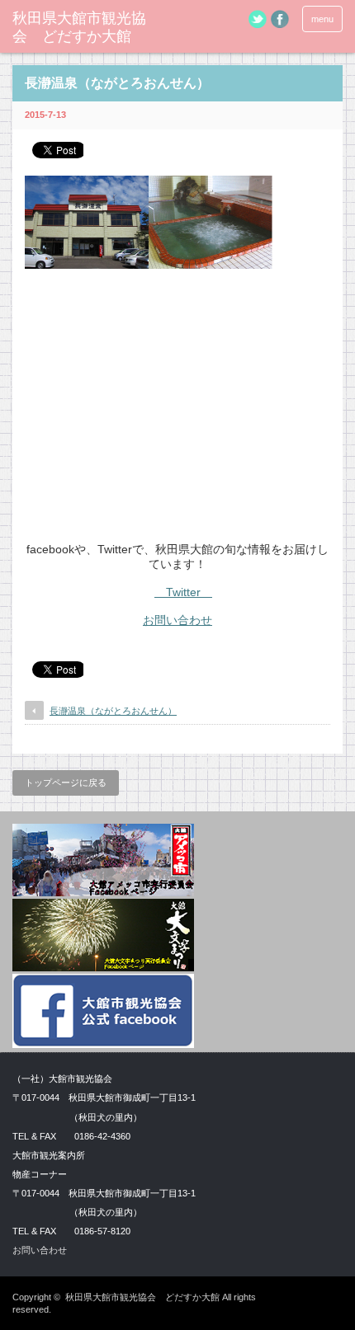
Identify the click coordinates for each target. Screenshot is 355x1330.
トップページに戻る (65, 782)
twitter (257, 19)
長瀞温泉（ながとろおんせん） (113, 711)
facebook (280, 19)
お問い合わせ (177, 620)
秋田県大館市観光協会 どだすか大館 (79, 27)
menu (322, 19)
